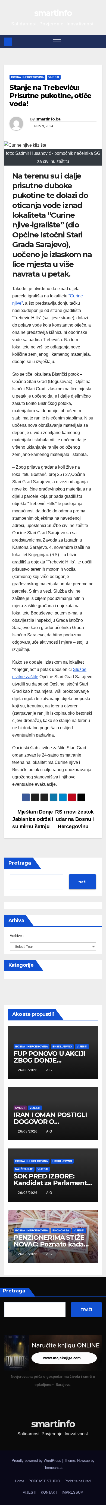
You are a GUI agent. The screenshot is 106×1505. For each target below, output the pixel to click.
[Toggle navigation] (57, 41)
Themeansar (52, 1468)
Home (19, 1481)
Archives (17, 936)
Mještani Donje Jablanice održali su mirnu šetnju (32, 819)
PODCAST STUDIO (44, 1481)
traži (82, 882)
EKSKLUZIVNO (62, 1046)
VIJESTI (29, 1492)
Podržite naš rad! (77, 1481)
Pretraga (19, 863)
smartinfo (53, 13)
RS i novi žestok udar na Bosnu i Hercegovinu (74, 819)
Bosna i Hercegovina (27, 77)
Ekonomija (60, 1230)
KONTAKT (49, 1492)
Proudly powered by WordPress (37, 1461)
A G (49, 1070)
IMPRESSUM (72, 1492)
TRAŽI (86, 1310)
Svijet (20, 1107)
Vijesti (53, 77)
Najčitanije (24, 1169)
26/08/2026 (28, 1070)
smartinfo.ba (48, 119)
